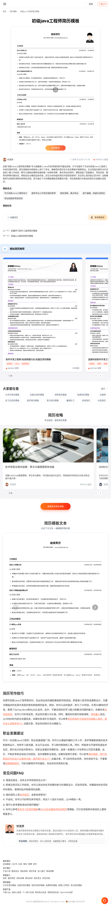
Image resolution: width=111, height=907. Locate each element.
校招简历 (86, 400)
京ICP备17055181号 (76, 901)
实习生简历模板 (12, 400)
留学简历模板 (33, 400)
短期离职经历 (12, 763)
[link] (13, 11)
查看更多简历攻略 (55, 506)
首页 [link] (4, 11)
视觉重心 (95, 714)
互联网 (103, 394)
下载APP (103, 4)
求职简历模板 (60, 394)
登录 (91, 4)
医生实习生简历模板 (27, 809)
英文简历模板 (53, 400)
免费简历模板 (83, 394)
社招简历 (102, 400)
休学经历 (24, 794)
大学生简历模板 (12, 394)
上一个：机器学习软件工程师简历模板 (20, 230)
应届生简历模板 (37, 394)
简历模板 (13, 11)
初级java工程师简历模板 (29, 11)
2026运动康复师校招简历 (53, 809)
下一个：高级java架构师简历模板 (18, 236)
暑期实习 (70, 400)
